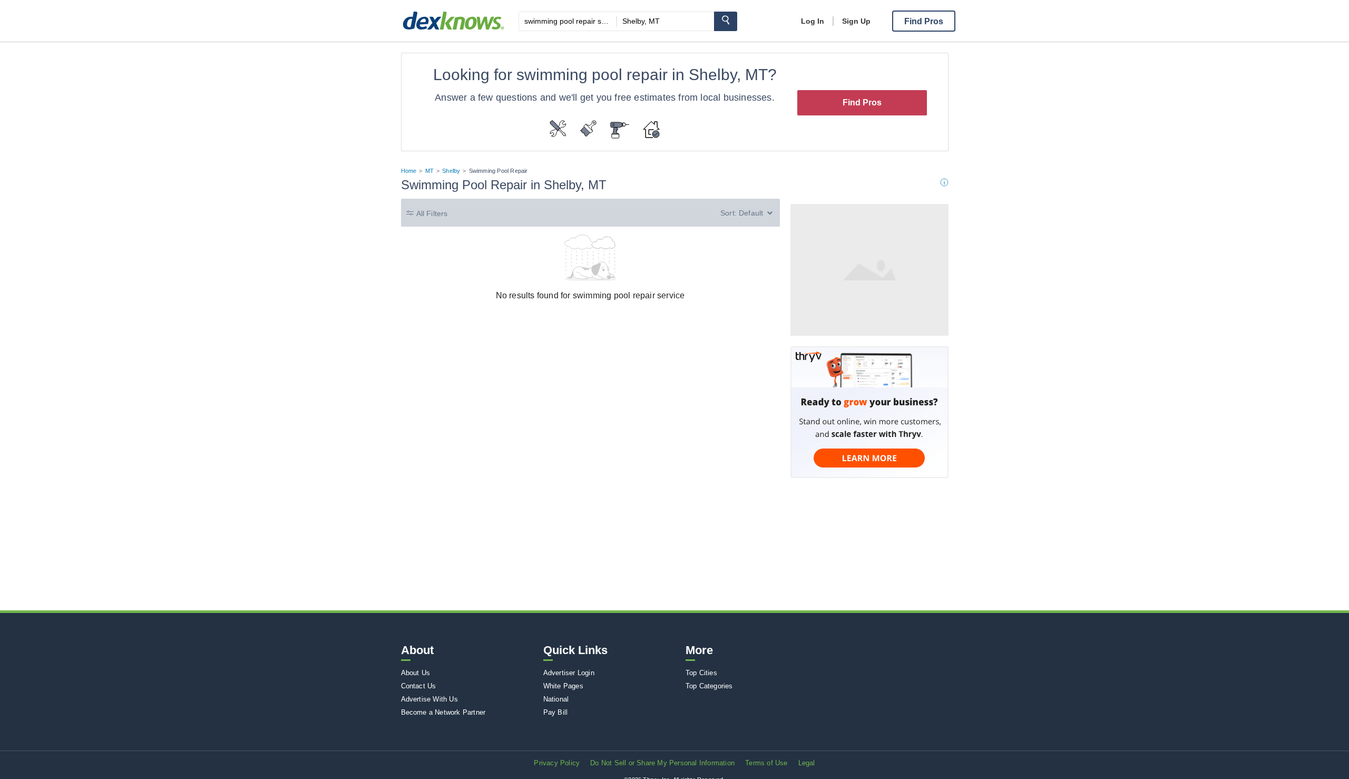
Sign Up (856, 21)
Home (409, 171)
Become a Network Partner (443, 712)
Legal (806, 763)
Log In (812, 21)
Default (751, 213)
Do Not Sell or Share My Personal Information (662, 763)
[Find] (725, 21)
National (556, 699)
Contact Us (418, 686)
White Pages (563, 686)
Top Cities (701, 673)
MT (429, 171)
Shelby (451, 171)
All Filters (432, 213)
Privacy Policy (557, 763)
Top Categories (709, 686)
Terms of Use (766, 763)
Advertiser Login (568, 673)
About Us (416, 673)
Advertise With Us (429, 699)
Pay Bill (555, 712)
